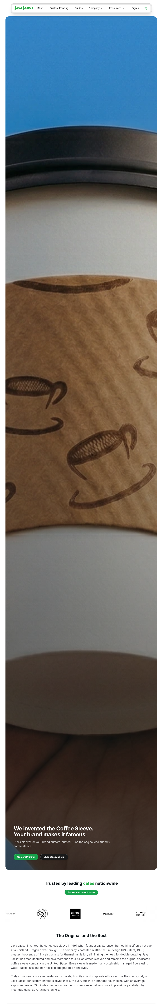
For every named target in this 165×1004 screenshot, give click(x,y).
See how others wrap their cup (81, 892)
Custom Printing (58, 8)
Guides (79, 8)
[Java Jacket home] (23, 8)
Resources (115, 8)
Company (94, 8)
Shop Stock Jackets (54, 857)
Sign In (136, 8)
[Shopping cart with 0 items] (145, 8)
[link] (26, 857)
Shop (40, 8)
